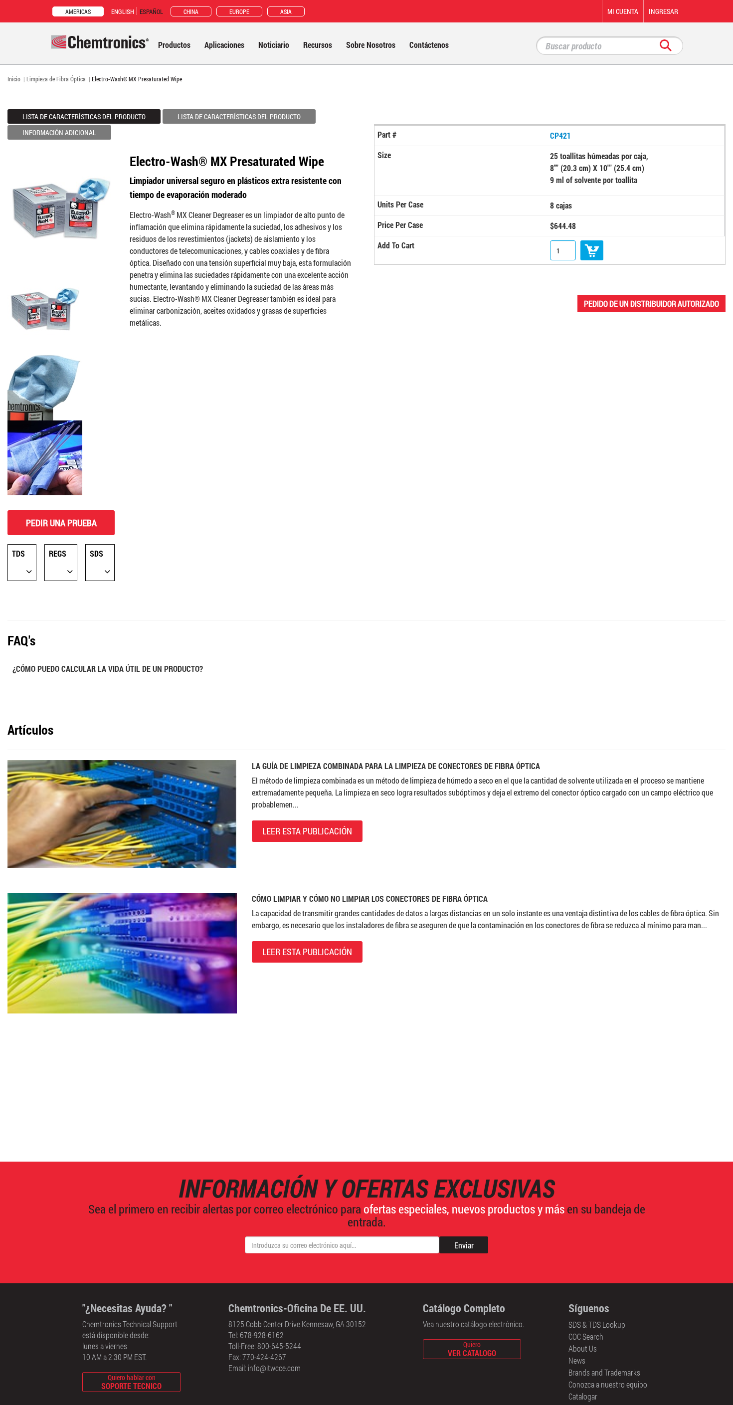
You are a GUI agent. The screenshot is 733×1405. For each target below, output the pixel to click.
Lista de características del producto (84, 116)
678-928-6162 (262, 1335)
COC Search (585, 1336)
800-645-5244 (279, 1346)
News (576, 1360)
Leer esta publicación (307, 831)
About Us (582, 1348)
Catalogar (582, 1396)
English (122, 11)
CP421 (560, 135)
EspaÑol (151, 11)
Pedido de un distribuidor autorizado (651, 303)
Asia (286, 11)
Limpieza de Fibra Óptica (56, 79)
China (190, 11)
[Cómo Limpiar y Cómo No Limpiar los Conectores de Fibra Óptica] (122, 952)
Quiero (472, 1349)
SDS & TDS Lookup (596, 1324)
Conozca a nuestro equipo (607, 1384)
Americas (78, 11)
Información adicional (59, 132)
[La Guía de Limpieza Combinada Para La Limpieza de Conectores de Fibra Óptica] (122, 812)
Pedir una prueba (61, 523)
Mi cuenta (622, 11)
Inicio (13, 79)
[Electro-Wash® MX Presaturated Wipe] (44, 307)
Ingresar (663, 11)
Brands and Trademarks (604, 1372)
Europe (239, 11)
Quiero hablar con (131, 1382)
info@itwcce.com (274, 1368)
